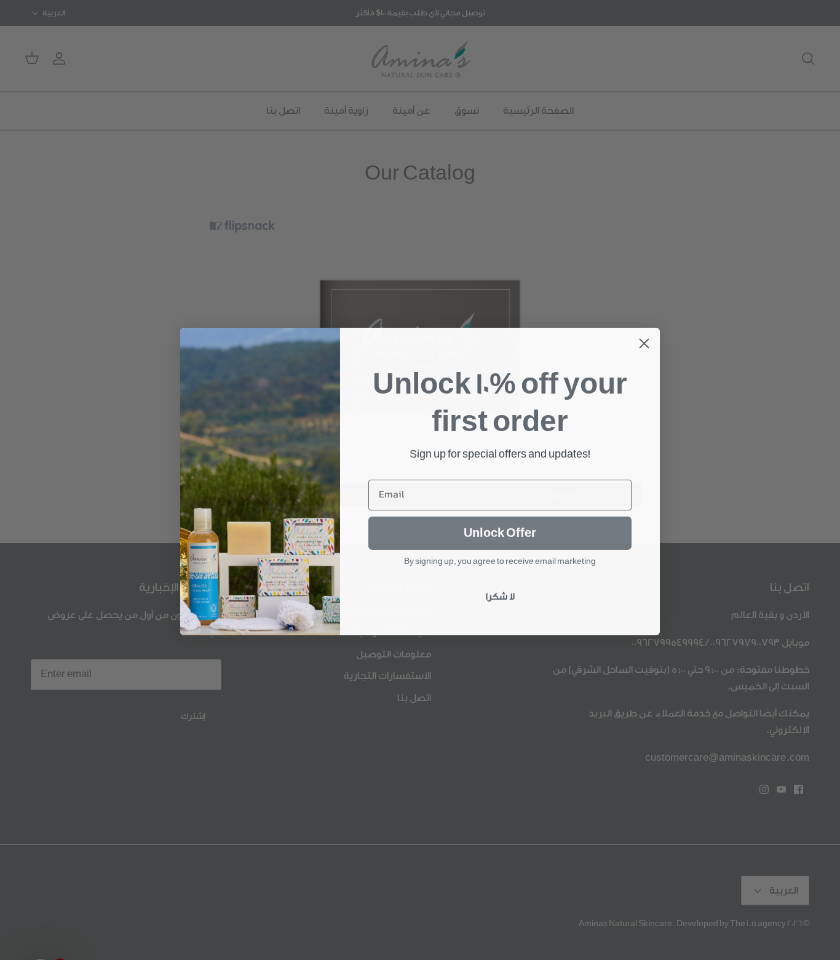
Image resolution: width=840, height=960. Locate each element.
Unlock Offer (500, 532)
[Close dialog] (644, 342)
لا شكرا (500, 595)
